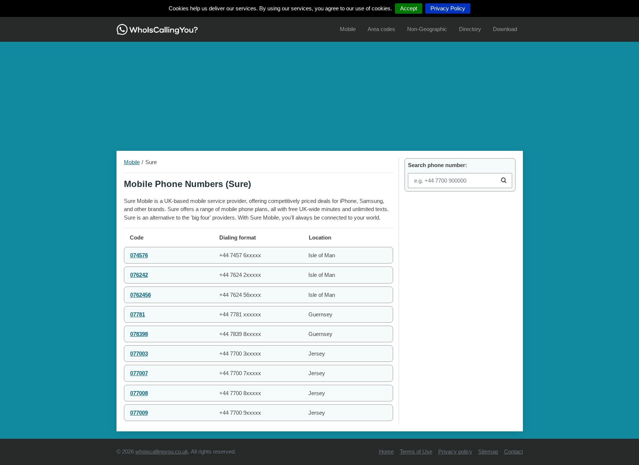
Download (505, 29)
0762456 (140, 295)
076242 (139, 275)
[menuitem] (348, 29)
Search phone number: (437, 165)
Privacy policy (455, 451)
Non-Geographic (427, 29)
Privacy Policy (447, 8)
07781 (137, 314)
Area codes (381, 29)
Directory (470, 29)
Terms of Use (416, 451)
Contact (513, 451)
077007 (139, 373)
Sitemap (488, 451)
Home (386, 451)
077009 (139, 413)
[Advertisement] (319, 93)
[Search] (504, 180)
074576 (139, 255)
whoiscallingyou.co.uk (161, 451)
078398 (139, 334)
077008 (139, 393)
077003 (139, 353)
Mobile (348, 29)
